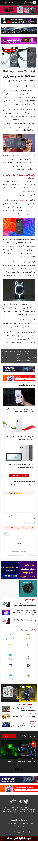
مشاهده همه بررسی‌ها (9, 736)
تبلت (28, 649)
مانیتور (28, 659)
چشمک (21, 493)
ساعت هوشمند (28, 679)
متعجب (14, 493)
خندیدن (10, 493)
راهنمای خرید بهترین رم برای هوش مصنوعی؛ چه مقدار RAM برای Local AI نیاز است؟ (23, 612)
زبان (17, 493)
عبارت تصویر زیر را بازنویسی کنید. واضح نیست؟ (19, 517)
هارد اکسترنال (10, 679)
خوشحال (12, 493)
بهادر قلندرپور (31, 86)
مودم (10, 669)
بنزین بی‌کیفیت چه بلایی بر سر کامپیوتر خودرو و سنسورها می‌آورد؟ (24, 709)
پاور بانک (10, 659)
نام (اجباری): (31, 485)
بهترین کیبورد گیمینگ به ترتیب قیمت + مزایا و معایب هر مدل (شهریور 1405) (24, 604)
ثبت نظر (6, 534)
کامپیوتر (28, 639)
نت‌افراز (8, 807)
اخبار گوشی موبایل (9, 50)
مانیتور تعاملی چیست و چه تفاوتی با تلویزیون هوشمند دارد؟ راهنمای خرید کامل (23, 725)
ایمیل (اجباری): (14, 485)
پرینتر (28, 669)
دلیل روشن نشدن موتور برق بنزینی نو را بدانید (24, 717)
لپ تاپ (10, 649)
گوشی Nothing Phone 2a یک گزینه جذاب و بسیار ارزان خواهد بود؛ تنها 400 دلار (19, 76)
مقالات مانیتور (33, 721)
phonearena (23, 200)
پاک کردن (7, 493)
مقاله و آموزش (33, 705)
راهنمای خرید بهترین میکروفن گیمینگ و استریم (24, 621)
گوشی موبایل (10, 639)
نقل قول (5, 493)
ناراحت (19, 493)
